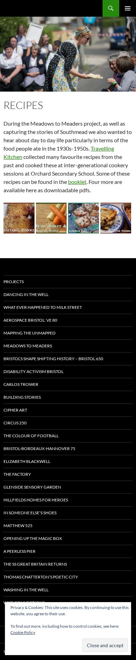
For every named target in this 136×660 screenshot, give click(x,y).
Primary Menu (127, 8)
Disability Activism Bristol (33, 371)
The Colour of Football (31, 435)
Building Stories (22, 397)
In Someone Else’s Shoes (29, 512)
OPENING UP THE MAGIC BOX (32, 538)
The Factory (17, 474)
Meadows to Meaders (27, 345)
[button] (19, 218)
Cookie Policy (22, 632)
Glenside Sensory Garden (32, 487)
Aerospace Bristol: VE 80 (30, 320)
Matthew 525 (17, 525)
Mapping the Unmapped (29, 333)
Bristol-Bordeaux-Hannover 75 (39, 448)
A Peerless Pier (19, 551)
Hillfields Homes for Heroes (35, 499)
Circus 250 (15, 422)
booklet (77, 181)
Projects (13, 281)
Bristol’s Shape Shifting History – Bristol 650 (53, 358)
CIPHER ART (15, 410)
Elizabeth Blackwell (26, 461)
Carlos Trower (20, 384)
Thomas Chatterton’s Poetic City (40, 576)
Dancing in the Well (25, 294)
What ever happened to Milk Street (42, 307)
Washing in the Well (25, 589)
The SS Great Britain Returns (35, 564)
